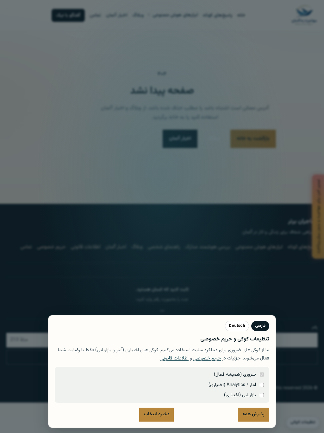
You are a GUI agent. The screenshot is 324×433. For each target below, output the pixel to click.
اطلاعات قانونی (174, 358)
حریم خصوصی (207, 358)
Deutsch (237, 326)
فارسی (260, 326)
